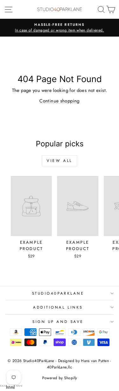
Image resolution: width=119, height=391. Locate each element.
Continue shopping (59, 100)
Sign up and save (57, 321)
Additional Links (58, 307)
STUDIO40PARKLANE (58, 293)
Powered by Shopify (59, 378)
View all (59, 161)
